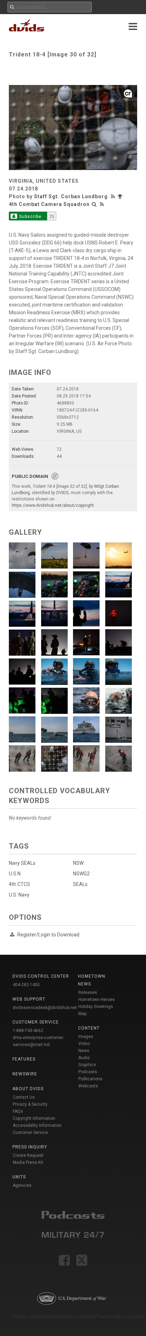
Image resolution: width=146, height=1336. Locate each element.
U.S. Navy (19, 895)
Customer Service (30, 1132)
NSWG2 (81, 873)
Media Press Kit (28, 1162)
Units (19, 1176)
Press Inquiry (29, 1146)
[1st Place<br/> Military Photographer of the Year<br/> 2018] (121, 196)
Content (89, 1028)
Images (85, 1036)
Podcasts (87, 1071)
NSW (78, 863)
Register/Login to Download (48, 934)
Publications (90, 1078)
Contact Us (24, 1097)
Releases (87, 992)
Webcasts (88, 1085)
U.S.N (15, 873)
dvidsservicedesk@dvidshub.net (45, 1007)
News (83, 1050)
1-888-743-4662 (28, 1030)
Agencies (22, 1185)
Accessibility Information (37, 1125)
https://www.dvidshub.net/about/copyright (53, 505)
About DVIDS (28, 1088)
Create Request (28, 1155)
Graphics (87, 1064)
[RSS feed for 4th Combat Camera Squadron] (102, 204)
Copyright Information (34, 1118)
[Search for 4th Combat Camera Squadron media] (94, 204)
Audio (84, 1057)
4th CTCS (19, 884)
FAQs (18, 1111)
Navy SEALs (22, 863)
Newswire (24, 1073)
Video (84, 1043)
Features (23, 1059)
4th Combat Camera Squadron (49, 204)
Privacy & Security (30, 1104)
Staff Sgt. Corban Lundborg (71, 196)
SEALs (80, 884)
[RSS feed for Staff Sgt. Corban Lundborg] (114, 196)
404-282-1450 (26, 984)
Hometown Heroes (96, 999)
